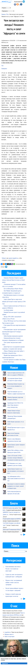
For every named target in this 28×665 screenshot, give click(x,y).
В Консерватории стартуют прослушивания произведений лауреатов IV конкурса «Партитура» (14, 332)
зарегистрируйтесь (13, 258)
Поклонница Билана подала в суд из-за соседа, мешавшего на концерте (15, 386)
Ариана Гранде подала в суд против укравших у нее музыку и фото (15, 471)
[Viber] (12, 264)
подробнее (7, 632)
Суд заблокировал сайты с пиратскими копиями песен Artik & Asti (16, 478)
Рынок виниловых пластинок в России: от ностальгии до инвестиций (13, 569)
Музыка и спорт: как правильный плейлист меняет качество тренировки (14, 582)
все (21, 599)
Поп (7, 14)
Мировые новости (9, 634)
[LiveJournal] (10, 264)
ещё (21, 534)
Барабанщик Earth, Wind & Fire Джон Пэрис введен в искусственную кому (15, 405)
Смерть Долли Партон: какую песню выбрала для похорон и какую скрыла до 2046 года (14, 301)
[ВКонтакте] (2, 264)
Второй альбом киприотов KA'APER (11, 519)
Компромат (4, 68)
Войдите (4, 258)
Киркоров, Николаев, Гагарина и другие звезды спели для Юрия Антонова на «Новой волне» (13, 280)
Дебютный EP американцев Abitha (11, 529)
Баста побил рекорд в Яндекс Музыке (13, 288)
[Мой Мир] (6, 264)
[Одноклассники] (4, 264)
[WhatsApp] (14, 264)
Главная (3, 14)
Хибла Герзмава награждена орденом (13, 336)
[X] (8, 264)
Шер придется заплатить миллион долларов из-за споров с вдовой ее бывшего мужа (16, 486)
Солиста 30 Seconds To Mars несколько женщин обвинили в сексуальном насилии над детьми (15, 458)
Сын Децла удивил (8, 310)
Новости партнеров (9, 636)
